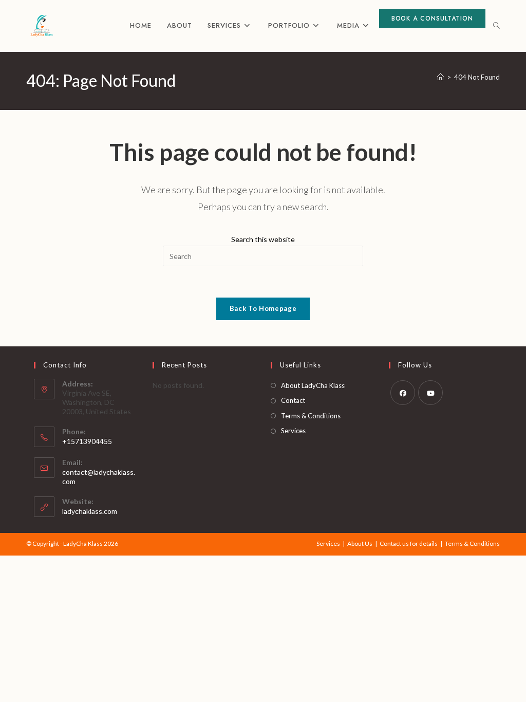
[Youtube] (430, 392)
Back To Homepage (263, 308)
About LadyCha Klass (313, 385)
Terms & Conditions (311, 416)
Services (293, 431)
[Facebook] (402, 392)
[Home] (440, 77)
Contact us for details (409, 543)
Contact (293, 400)
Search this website (263, 239)
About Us (359, 543)
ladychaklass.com (89, 511)
